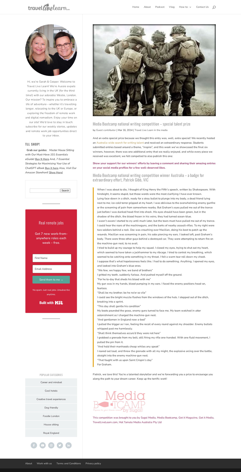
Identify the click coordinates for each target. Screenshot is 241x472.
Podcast (159, 7)
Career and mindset (51, 382)
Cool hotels (51, 390)
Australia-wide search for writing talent (120, 142)
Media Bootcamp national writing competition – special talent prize (142, 124)
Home (135, 7)
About (147, 7)
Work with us (44, 463)
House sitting (51, 424)
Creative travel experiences (51, 399)
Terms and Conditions (68, 463)
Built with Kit (51, 303)
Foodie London (51, 416)
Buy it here (51, 168)
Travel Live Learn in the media (151, 130)
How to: (183, 7)
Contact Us (202, 7)
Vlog (171, 7)
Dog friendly (51, 407)
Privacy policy (93, 463)
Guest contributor (106, 130)
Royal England (51, 433)
